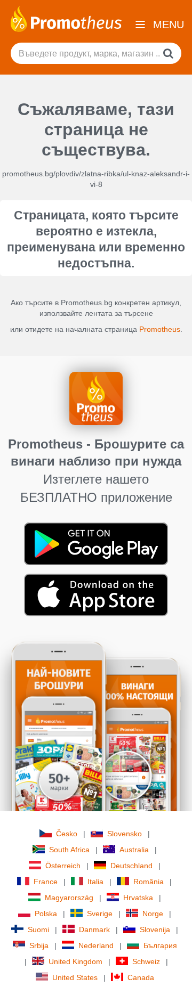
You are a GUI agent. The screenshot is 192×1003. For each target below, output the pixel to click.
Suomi (38, 929)
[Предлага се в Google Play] (96, 543)
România (148, 881)
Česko (66, 833)
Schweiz (146, 961)
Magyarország (69, 897)
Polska (46, 913)
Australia (134, 849)
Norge (152, 913)
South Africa (69, 849)
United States (75, 977)
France (46, 881)
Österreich (63, 865)
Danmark (94, 929)
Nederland (96, 945)
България (160, 945)
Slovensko (124, 833)
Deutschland (131, 865)
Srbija (39, 945)
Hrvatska (138, 897)
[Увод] (66, 18)
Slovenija (155, 929)
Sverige (100, 913)
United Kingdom (75, 961)
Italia (95, 881)
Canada (140, 977)
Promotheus (159, 329)
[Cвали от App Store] (96, 594)
